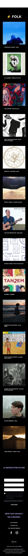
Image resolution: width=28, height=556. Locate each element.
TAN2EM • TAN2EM (9, 294)
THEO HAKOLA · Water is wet (12, 451)
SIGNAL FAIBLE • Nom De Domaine (13, 263)
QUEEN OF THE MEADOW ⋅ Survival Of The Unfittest (13, 389)
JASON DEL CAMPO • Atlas (11, 47)
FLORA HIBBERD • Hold (10, 421)
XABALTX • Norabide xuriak (11, 171)
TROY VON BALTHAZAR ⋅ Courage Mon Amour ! (13, 357)
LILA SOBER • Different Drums (12, 78)
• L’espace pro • (14, 525)
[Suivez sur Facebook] (11, 532)
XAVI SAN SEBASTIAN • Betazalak (13, 233)
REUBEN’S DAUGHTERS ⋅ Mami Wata (12, 325)
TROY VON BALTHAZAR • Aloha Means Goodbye (12, 140)
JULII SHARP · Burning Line (11, 108)
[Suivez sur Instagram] (16, 532)
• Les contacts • (14, 522)
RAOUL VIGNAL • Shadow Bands (13, 202)
